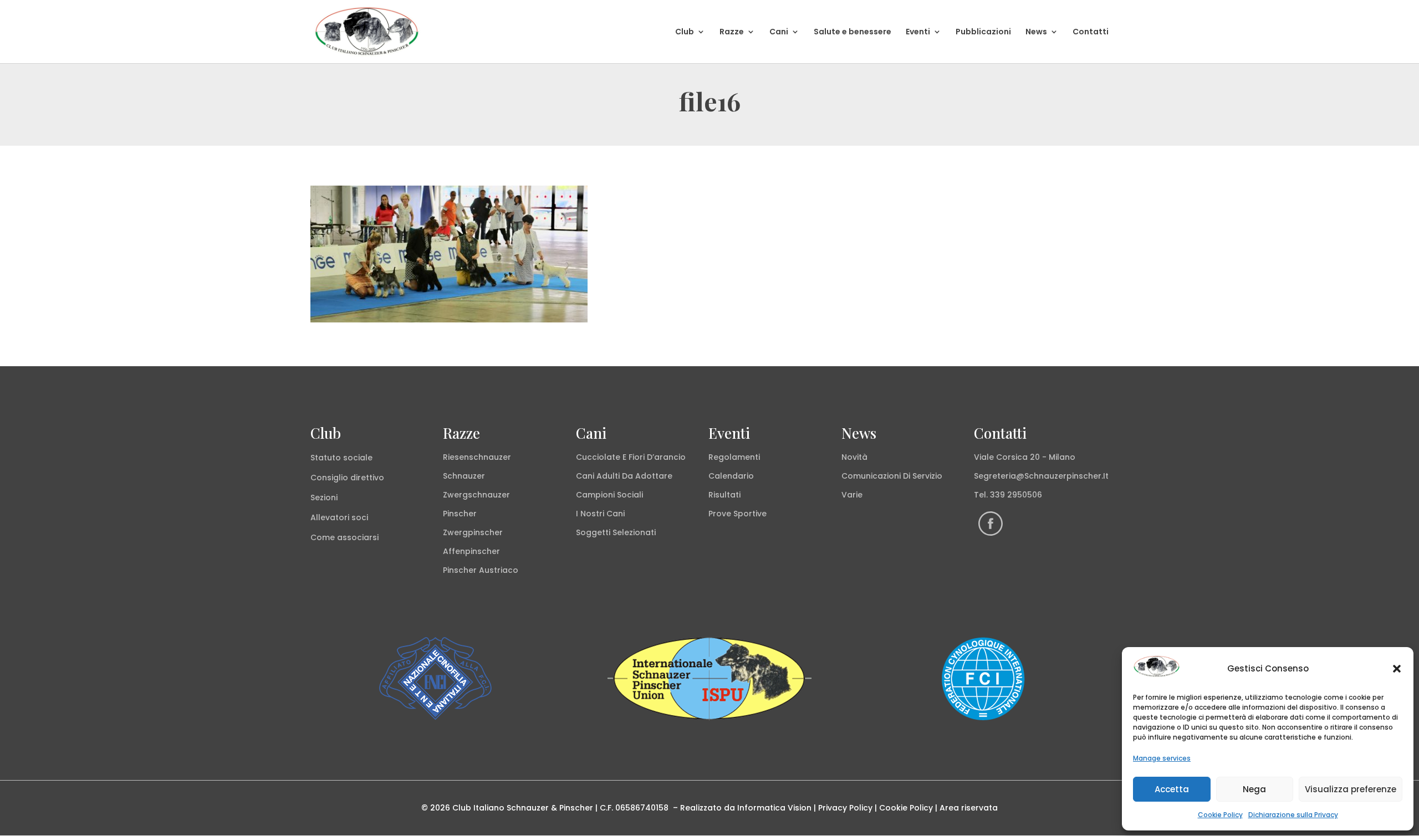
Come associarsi (344, 537)
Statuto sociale (341, 457)
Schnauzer (464, 475)
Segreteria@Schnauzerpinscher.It (1041, 475)
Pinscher (460, 513)
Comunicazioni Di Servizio (891, 475)
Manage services (1162, 758)
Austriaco (498, 570)
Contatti (1091, 32)
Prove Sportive (737, 513)
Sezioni (324, 497)
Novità (854, 457)
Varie (851, 494)
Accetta (1172, 789)
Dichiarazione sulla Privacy (1293, 814)
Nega (1254, 789)
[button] (1396, 668)
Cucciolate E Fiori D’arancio (631, 457)
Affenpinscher (471, 551)
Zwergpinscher (473, 532)
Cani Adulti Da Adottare (624, 475)
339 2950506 (1016, 494)
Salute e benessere (852, 32)
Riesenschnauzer (477, 457)
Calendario (731, 475)
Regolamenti (734, 457)
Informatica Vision (774, 807)
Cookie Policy (1220, 814)
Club (684, 32)
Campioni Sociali (609, 494)
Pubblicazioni (983, 32)
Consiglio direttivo (347, 477)
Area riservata (969, 807)
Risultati (724, 494)
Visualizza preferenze (1350, 789)
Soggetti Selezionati (616, 532)
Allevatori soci (339, 517)
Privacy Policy (845, 807)
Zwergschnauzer (476, 494)
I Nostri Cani (600, 513)
